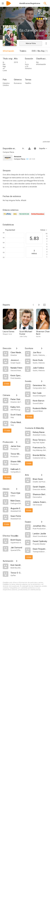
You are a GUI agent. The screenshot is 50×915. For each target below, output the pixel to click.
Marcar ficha (31, 43)
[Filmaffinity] (8, 216)
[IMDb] (15, 216)
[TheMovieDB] (24, 216)
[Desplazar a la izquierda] (33, 305)
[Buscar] (45, 3)
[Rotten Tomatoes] (38, 216)
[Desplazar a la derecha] (39, 305)
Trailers (23, 51)
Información (8, 51)
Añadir (23, 200)
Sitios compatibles (23, 148)
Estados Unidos (6, 84)
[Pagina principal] (8, 5)
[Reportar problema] (29, 148)
